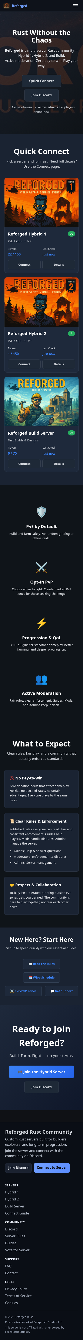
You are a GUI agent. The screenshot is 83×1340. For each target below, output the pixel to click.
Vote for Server (17, 1250)
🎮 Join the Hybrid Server (41, 1071)
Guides (10, 1243)
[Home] (6, 6)
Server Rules (15, 1236)
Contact (11, 1273)
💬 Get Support (61, 991)
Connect (24, 265)
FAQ (8, 1266)
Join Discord (41, 95)
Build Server (14, 1206)
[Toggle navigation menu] (75, 6)
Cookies (11, 1302)
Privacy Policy (16, 1289)
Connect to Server (52, 1167)
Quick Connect (41, 80)
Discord (11, 1229)
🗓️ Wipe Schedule (41, 977)
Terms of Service (18, 1295)
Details (59, 265)
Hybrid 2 (12, 1199)
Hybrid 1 (12, 1192)
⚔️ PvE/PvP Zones (23, 991)
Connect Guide (17, 1213)
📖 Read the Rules (42, 964)
